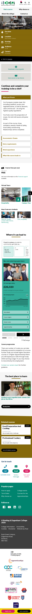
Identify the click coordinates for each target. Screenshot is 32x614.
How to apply (5, 491)
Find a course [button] (8, 9)
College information (8, 527)
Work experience (9, 150)
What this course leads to (11, 155)
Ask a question (24, 611)
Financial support (23, 176)
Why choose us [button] (24, 9)
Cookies (4, 529)
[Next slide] (30, 193)
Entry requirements (9, 144)
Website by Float (22, 529)
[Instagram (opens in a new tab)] (19, 508)
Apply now (8, 611)
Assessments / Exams (10, 138)
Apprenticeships (22, 496)
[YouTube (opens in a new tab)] (9, 508)
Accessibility (20, 527)
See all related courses (9, 450)
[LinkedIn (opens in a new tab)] (14, 508)
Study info (6, 406)
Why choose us (6, 496)
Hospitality (7, 53)
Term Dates (5, 493)
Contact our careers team (9, 365)
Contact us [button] (24, 14)
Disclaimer (11, 529)
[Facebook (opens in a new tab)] (4, 508)
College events (22, 491)
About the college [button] (8, 14)
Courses (9, 59)
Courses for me (22, 493)
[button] (21, 3)
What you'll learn (9, 97)
